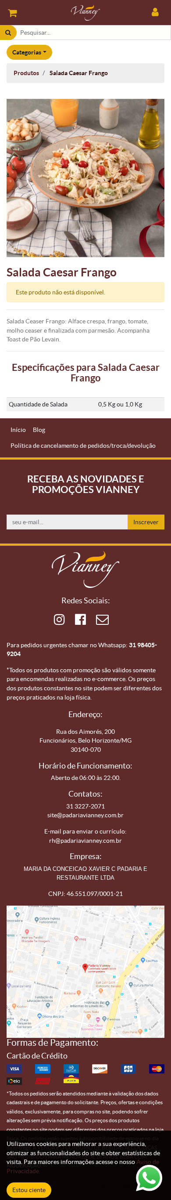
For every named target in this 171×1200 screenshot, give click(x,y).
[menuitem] (18, 430)
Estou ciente (29, 1189)
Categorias (26, 52)
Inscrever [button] (146, 522)
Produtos (26, 72)
